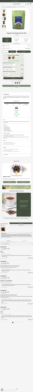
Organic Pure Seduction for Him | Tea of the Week (11, 151)
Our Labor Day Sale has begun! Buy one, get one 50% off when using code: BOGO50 (16, 1)
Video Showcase (5, 154)
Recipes (4, 140)
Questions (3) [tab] (24, 240)
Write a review (21, 223)
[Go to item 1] (3, 229)
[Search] (26, 4)
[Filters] (3, 244)
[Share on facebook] (28, 258)
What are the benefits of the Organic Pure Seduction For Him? (24, 201)
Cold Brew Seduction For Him (8, 142)
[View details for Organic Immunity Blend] (13, 57)
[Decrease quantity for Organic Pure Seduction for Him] (3, 51)
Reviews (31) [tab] (8, 240)
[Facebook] (16, 83)
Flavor (4, 119)
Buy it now (23, 51)
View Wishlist (16, 87)
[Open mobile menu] (3, 4)
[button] (2, 390)
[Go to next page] (22, 322)
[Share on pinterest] (31, 258)
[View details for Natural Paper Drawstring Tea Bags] (17, 57)
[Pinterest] (19, 83)
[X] (17, 83)
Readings (4, 147)
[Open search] (1, 244)
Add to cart (13, 78)
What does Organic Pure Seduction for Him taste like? (24, 206)
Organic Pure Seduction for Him (16, 33)
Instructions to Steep (6, 133)
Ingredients (5, 124)
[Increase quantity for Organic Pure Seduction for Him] (7, 51)
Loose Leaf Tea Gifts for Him (8, 150)
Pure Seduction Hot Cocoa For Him (9, 144)
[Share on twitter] (30, 258)
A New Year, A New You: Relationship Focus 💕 (11, 149)
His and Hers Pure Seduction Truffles (9, 143)
